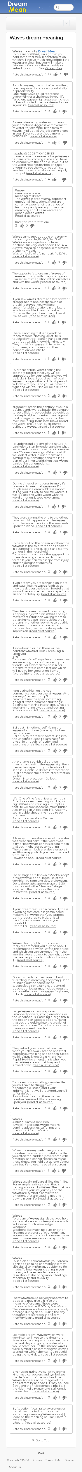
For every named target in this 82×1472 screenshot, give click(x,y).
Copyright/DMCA (18, 1460)
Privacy (37, 1460)
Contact (70, 1460)
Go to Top (42, 1440)
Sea (59, 68)
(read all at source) (41, 105)
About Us (15, 1467)
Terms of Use (53, 1460)
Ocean (50, 68)
